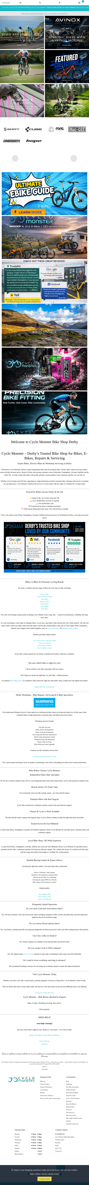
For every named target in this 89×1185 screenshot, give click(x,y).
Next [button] (74, 158)
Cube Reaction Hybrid (44, 645)
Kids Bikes (44, 609)
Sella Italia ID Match (72, 1092)
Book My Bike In (71, 1104)
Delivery (42, 1081)
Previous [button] (15, 158)
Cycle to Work (28, 954)
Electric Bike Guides (44, 897)
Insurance (69, 1101)
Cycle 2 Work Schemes (73, 1098)
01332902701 (60, 1134)
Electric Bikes (44, 594)
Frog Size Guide (71, 1095)
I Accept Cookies (44, 1179)
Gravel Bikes (45, 606)
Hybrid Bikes (44, 604)
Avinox (75, 628)
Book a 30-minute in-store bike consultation (44, 1035)
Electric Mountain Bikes (44, 596)
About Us (69, 1109)
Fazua (70, 628)
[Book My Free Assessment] (44, 687)
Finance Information (46, 1087)
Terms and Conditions (46, 1095)
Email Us (44, 1044)
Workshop (69, 1084)
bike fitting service (16, 681)
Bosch (49, 628)
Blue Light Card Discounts (74, 1118)
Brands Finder (70, 1107)
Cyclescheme (44, 1090)
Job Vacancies (70, 1112)
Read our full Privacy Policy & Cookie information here (44, 1174)
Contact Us (58, 1151)
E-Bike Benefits (70, 1090)
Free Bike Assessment (72, 1087)
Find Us (68, 1121)
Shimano (56, 628)
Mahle (65, 628)
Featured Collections (72, 1124)
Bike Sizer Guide (71, 1115)
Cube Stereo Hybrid (44, 643)
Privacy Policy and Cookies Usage (50, 1098)
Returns (42, 1092)
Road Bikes (44, 599)
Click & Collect (44, 1084)
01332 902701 (44, 1041)
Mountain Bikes (44, 601)
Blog (67, 1081)
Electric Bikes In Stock (44, 648)
